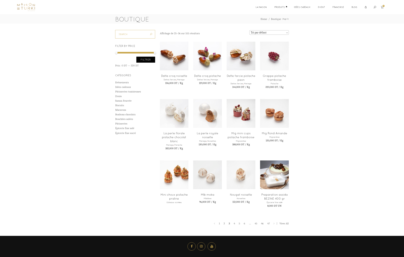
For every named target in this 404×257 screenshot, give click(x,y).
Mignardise (241, 141)
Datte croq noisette (174, 75)
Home (264, 19)
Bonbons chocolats (125, 114)
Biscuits (119, 105)
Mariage (180, 80)
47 (268, 223)
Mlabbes (207, 198)
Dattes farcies (170, 80)
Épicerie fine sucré (125, 133)
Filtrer (146, 59)
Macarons (120, 109)
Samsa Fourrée (123, 100)
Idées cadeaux (123, 87)
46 (262, 223)
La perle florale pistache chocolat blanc (174, 137)
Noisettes (211, 141)
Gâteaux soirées (174, 202)
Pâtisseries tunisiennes (128, 91)
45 (256, 223)
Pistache (274, 84)
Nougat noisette (241, 194)
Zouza (118, 96)
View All (284, 223)
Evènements (122, 82)
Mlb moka (207, 194)
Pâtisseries (121, 123)
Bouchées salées (124, 119)
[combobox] (269, 32)
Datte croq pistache (207, 75)
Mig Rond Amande (274, 133)
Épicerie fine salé (274, 202)
